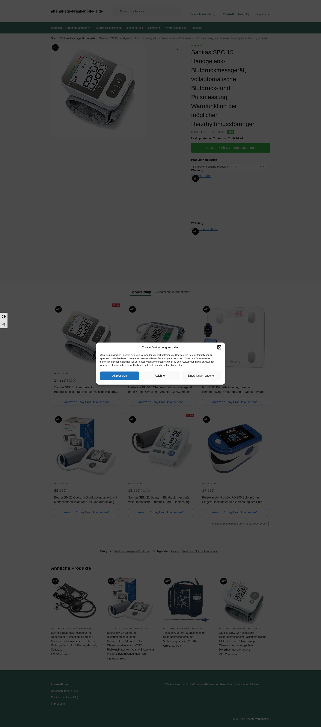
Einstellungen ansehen (201, 375)
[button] (219, 347)
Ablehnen (160, 375)
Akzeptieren (119, 375)
